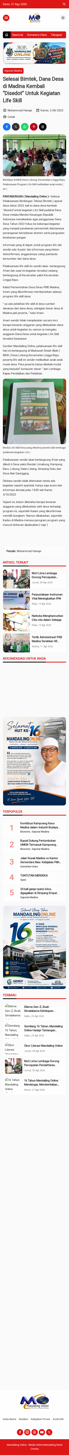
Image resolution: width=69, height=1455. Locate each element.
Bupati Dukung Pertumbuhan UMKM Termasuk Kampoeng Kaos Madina (38, 844)
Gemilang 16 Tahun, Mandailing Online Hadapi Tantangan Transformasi (43, 1030)
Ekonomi (25, 831)
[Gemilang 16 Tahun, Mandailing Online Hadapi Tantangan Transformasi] (13, 1031)
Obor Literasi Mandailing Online (43, 1045)
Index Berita (9, 1419)
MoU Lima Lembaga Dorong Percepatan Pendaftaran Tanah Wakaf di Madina (41, 1065)
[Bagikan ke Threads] (43, 127)
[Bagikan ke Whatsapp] (25, 127)
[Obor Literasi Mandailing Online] (13, 1048)
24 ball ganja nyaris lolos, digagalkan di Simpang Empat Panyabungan (38, 893)
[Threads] (34, 1432)
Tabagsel (56, 34)
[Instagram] (27, 1432)
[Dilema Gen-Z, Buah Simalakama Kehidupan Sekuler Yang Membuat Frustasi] (13, 1011)
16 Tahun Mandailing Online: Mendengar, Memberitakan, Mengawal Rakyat (41, 1084)
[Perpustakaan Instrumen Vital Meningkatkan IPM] (16, 600)
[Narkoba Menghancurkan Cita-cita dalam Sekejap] (16, 621)
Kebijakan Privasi (40, 1419)
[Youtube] (42, 1432)
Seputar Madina (13, 70)
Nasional (17, 34)
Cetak (11, 117)
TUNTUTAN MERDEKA (34, 875)
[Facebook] (20, 1432)
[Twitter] (49, 1432)
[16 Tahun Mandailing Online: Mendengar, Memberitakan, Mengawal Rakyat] (13, 1085)
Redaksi (23, 1419)
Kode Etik (58, 1419)
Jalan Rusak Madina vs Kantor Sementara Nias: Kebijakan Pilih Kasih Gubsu (39, 862)
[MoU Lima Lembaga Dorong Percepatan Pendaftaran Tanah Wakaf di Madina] (16, 578)
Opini (23, 880)
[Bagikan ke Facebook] (7, 127)
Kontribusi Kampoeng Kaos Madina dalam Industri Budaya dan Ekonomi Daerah (39, 827)
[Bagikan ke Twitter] (16, 127)
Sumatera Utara (37, 34)
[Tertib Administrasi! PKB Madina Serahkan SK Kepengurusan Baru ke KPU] (16, 642)
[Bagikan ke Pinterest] (34, 127)
